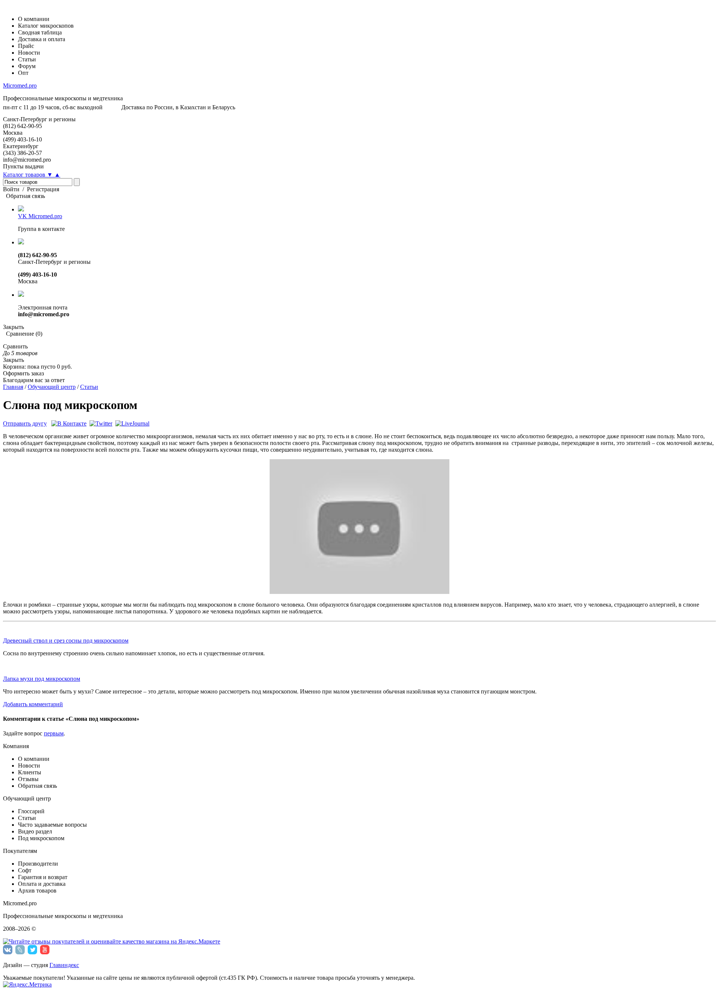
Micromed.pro (20, 85)
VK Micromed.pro (40, 216)
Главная (13, 387)
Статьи (89, 387)
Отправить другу (25, 423)
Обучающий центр (52, 387)
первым (54, 733)
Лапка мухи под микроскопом (41, 679)
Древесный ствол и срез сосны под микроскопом (65, 640)
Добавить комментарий (33, 704)
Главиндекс (64, 965)
